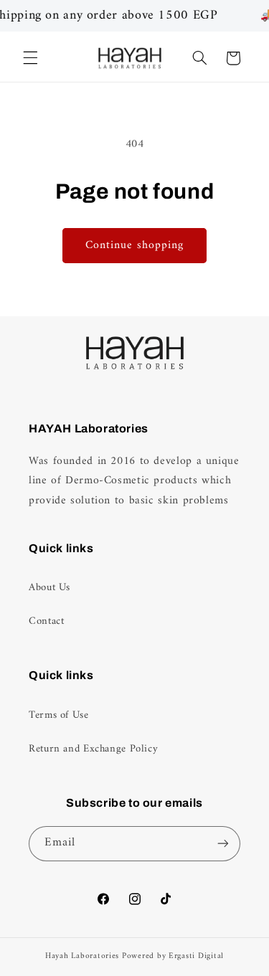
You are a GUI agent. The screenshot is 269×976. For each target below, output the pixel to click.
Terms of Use (59, 715)
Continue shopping (134, 245)
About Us (49, 587)
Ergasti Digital (196, 956)
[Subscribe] (223, 843)
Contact (46, 621)
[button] (30, 58)
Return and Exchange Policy (93, 748)
